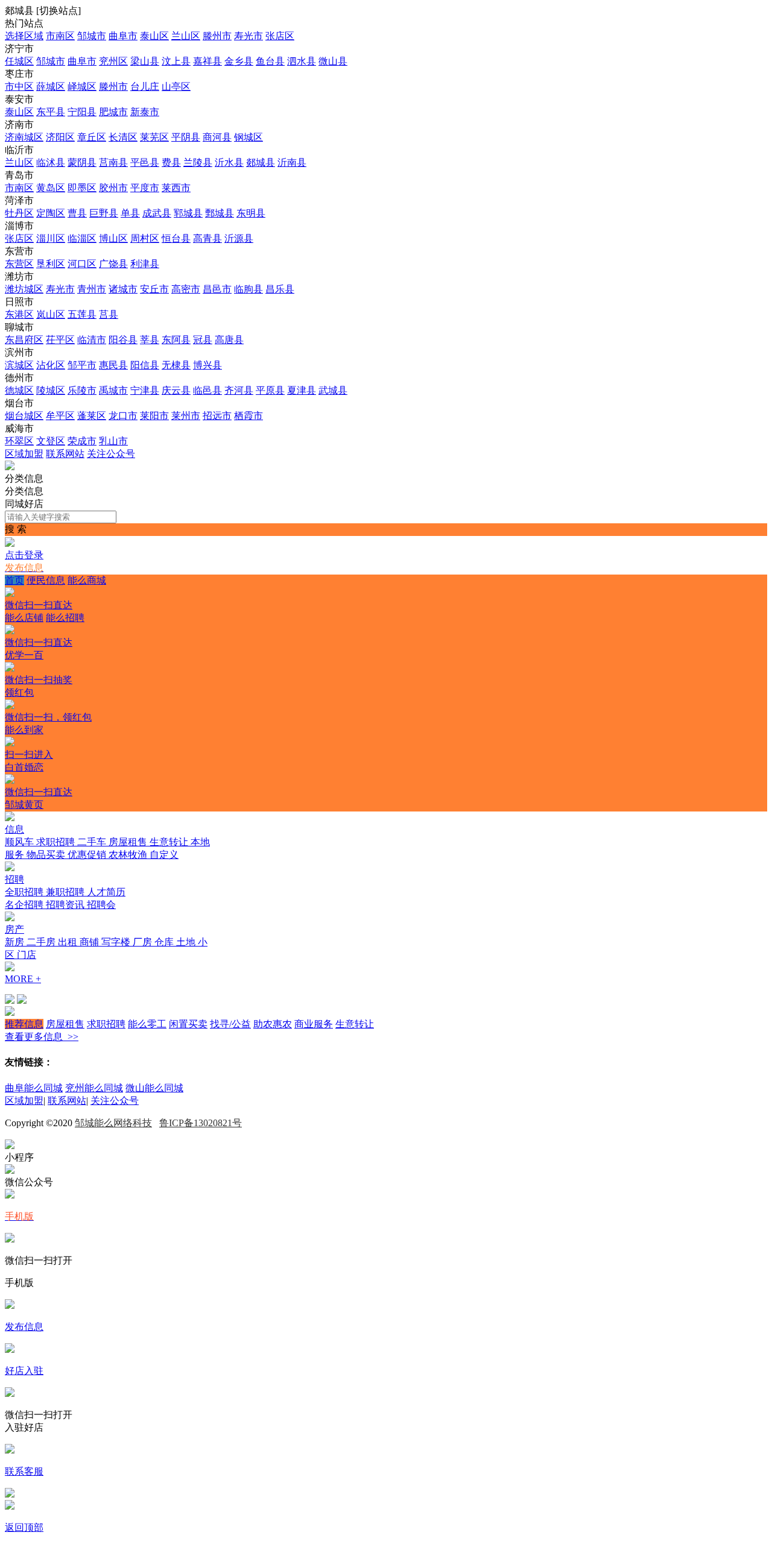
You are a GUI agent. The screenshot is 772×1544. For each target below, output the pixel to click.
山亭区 (176, 86)
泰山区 (154, 36)
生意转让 (170, 842)
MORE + (23, 979)
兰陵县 (197, 162)
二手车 (93, 842)
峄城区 (82, 86)
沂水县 (229, 162)
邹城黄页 (24, 804)
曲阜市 (123, 36)
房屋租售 (129, 842)
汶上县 (176, 61)
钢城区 (248, 137)
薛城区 (50, 86)
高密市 (185, 289)
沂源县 (238, 238)
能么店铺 (24, 618)
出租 (69, 942)
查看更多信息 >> (41, 1037)
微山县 (332, 61)
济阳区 (60, 137)
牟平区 (60, 416)
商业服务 (313, 1024)
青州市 (91, 289)
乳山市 (113, 441)
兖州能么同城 (94, 1088)
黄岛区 (50, 188)
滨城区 (19, 365)
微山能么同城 (154, 1088)
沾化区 (50, 365)
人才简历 (106, 892)
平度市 (144, 188)
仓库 (165, 942)
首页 (14, 580)
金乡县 (238, 61)
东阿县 (176, 340)
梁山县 (144, 61)
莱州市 (185, 416)
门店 (26, 955)
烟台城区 (24, 416)
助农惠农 (272, 1024)
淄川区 (50, 238)
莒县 (108, 314)
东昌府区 (24, 340)
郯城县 (260, 162)
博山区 (113, 238)
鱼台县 (270, 61)
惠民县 (113, 365)
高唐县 (229, 340)
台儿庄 (144, 86)
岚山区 (50, 314)
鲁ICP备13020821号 (200, 1123)
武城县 (332, 390)
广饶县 (113, 264)
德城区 (19, 390)
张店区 (279, 36)
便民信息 (46, 580)
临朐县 (248, 289)
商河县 (217, 137)
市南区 (60, 36)
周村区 (144, 238)
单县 (130, 213)
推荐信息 (24, 1024)
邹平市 (82, 365)
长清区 (123, 137)
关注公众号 (111, 454)
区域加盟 (24, 454)
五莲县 (82, 314)
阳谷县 (123, 340)
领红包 (48, 704)
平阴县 (185, 137)
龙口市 (123, 416)
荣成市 (82, 441)
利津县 (144, 264)
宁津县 (144, 390)
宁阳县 (82, 112)
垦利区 (50, 264)
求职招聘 (56, 842)
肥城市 (113, 112)
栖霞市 (248, 416)
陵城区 (50, 390)
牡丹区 (19, 213)
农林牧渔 (129, 854)
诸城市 (123, 289)
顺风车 (20, 842)
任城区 (19, 61)
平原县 (270, 390)
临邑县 (207, 390)
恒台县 (176, 238)
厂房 (143, 942)
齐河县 (238, 390)
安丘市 (154, 289)
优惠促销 (88, 854)
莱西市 (176, 188)
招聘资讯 (66, 905)
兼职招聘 (66, 892)
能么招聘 (44, 630)
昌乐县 (279, 289)
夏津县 (301, 390)
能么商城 (55, 592)
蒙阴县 (82, 162)
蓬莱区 (91, 416)
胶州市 (113, 188)
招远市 (217, 416)
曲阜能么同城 (34, 1088)
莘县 (149, 340)
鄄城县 (219, 213)
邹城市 (91, 36)
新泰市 (144, 112)
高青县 (207, 238)
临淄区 (82, 238)
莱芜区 (154, 137)
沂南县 (291, 162)
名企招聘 (25, 905)
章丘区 (91, 137)
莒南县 (113, 162)
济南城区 (24, 137)
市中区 (19, 86)
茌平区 (60, 340)
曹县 (77, 213)
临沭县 (50, 162)
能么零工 (147, 1024)
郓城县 (188, 213)
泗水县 (301, 61)
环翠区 (19, 441)
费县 (171, 162)
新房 (16, 942)
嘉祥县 (207, 61)
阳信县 (144, 365)
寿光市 (248, 36)
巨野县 (103, 213)
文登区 (50, 441)
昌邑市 (217, 289)
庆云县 (176, 390)
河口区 (82, 264)
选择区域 (24, 36)
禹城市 (113, 390)
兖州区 (113, 61)
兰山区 (185, 36)
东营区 (19, 264)
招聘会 (101, 905)
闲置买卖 (188, 1024)
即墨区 (82, 188)
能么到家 (29, 742)
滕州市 (217, 36)
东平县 (50, 112)
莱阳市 (154, 416)
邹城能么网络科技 (113, 1123)
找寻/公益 (230, 1024)
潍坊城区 (24, 289)
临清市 (91, 340)
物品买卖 (47, 854)
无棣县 (176, 365)
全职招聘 (25, 892)
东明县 (250, 213)
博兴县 (207, 365)
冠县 (202, 340)
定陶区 (50, 213)
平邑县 (144, 162)
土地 (187, 942)
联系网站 (65, 454)
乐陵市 (82, 390)
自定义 (164, 854)
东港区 (19, 314)
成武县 (156, 213)
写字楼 (117, 942)
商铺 (90, 942)
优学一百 (38, 667)
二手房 (42, 942)
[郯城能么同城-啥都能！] (9, 467)
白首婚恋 (38, 779)
